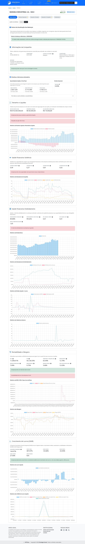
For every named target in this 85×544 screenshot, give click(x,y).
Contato (45, 532)
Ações (14, 8)
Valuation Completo (46, 17)
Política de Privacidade (48, 529)
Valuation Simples (34, 17)
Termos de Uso (46, 531)
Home (23, 3)
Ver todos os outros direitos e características (22, 96)
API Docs (27, 542)
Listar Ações (31, 2)
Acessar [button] (55, 3)
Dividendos (57, 17)
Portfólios (47, 3)
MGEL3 (21, 22)
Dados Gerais (13, 17)
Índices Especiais (23, 17)
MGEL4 (26, 22)
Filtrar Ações (39, 2)
